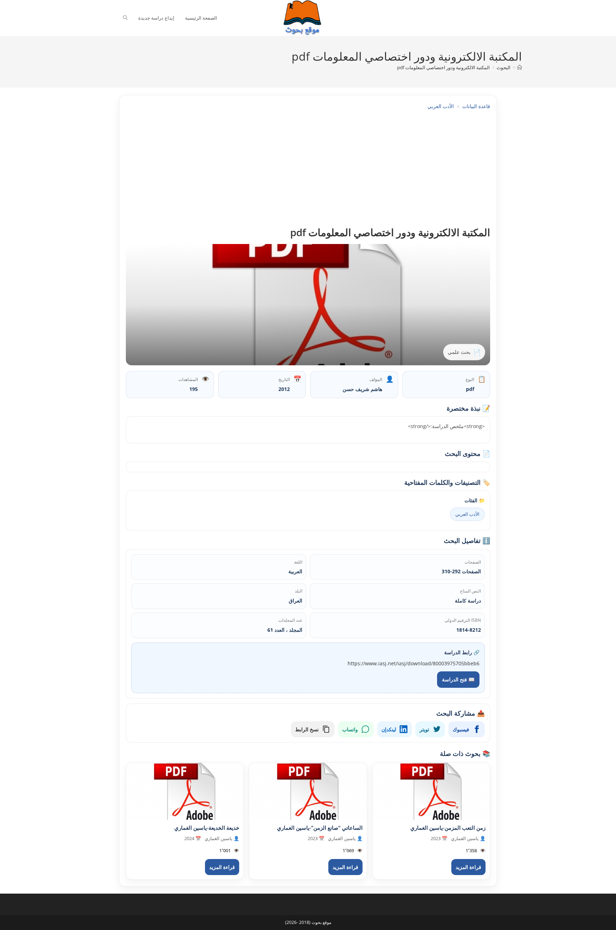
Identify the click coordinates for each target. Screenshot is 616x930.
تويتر (424, 729)
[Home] (519, 67)
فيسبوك (461, 729)
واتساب (350, 729)
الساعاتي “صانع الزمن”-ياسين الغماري (320, 827)
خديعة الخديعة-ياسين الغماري (206, 827)
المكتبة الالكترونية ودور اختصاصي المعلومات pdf (443, 67)
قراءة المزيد (468, 867)
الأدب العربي (440, 106)
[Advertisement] (308, 168)
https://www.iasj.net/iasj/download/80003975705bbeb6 (413, 663)
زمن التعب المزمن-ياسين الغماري (448, 827)
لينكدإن (388, 729)
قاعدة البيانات (476, 106)
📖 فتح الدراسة (458, 679)
